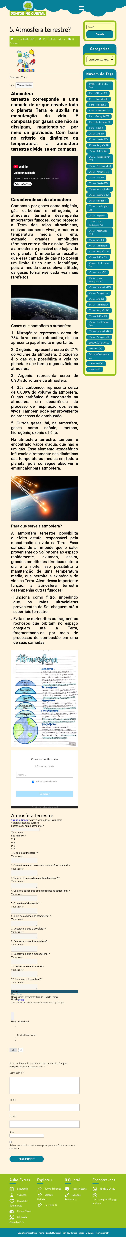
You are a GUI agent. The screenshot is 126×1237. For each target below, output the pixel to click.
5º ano (24, 77)
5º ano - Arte (96, 298)
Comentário (17, 1072)
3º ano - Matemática (98, 232)
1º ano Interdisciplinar (99, 122)
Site (12, 1132)
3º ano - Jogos (97, 215)
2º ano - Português (99, 171)
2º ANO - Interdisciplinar (99, 158)
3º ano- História (97, 200)
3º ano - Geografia (98, 194)
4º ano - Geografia (98, 251)
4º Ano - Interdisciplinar (99, 265)
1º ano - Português (99, 116)
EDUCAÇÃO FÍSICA (99, 342)
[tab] (81, 8)
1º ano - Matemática (99, 110)
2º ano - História (98, 150)
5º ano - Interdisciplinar (99, 323)
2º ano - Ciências (98, 139)
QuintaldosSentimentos (99, 356)
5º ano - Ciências (24, 85)
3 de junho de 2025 (24, 38)
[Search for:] (99, 27)
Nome (13, 1099)
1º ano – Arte (96, 127)
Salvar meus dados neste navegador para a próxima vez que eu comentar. (43, 1147)
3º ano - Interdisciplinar (99, 208)
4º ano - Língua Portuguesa (96, 280)
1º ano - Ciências (98, 93)
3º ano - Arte (96, 177)
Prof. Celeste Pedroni (54, 38)
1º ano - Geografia (98, 99)
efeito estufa (29, 538)
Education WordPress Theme (31, 1232)
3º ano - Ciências (98, 183)
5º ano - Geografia (99, 310)
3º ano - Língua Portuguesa (96, 223)
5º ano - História (98, 316)
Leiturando (95, 348)
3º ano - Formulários (99, 189)
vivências (94, 369)
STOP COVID (96, 363)
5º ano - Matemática (99, 331)
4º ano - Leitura (97, 272)
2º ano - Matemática (100, 166)
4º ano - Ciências (98, 245)
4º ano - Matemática (100, 287)
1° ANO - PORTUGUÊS (98, 85)
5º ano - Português (99, 337)
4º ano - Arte (96, 239)
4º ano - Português (98, 293)
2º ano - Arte (96, 133)
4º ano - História (98, 257)
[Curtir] (13, 1050)
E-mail (13, 1115)
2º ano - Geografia (98, 145)
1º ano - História (97, 104)
